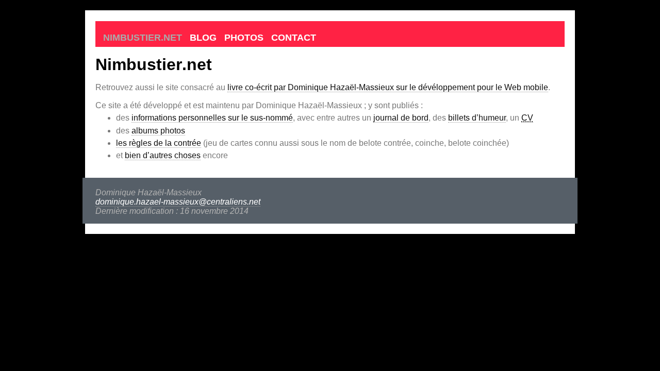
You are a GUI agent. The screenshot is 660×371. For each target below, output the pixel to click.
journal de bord (400, 117)
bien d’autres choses (163, 155)
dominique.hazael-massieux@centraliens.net (177, 201)
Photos (243, 37)
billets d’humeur (477, 117)
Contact (293, 37)
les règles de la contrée (158, 143)
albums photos (158, 130)
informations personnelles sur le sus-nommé (212, 117)
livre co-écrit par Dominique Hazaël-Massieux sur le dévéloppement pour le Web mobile (387, 87)
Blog (203, 37)
